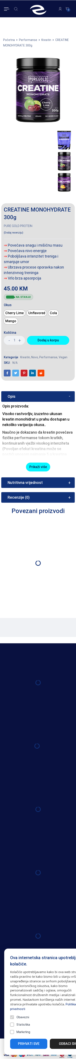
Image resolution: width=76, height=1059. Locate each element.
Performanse (28, 40)
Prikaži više (38, 467)
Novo (34, 357)
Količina (10, 333)
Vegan (63, 357)
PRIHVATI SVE (28, 1044)
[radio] (14, 313)
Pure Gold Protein (18, 226)
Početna (9, 40)
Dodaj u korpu (48, 340)
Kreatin (46, 40)
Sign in (60, 9)
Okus (8, 305)
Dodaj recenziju (13, 232)
